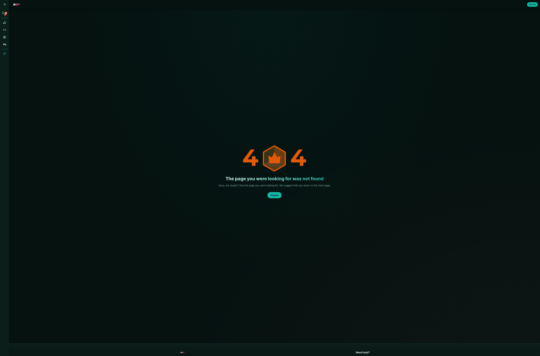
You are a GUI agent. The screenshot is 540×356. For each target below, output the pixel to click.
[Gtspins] (16, 4)
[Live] (4, 29)
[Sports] (4, 37)
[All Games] (4, 22)
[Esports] (4, 44)
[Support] (4, 53)
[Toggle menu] (4, 4)
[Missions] (4, 13)
